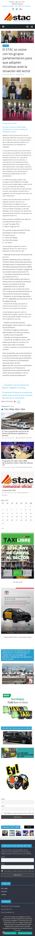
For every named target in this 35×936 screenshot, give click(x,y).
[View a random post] (32, 26)
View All (29, 827)
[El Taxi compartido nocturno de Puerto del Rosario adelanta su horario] (17, 413)
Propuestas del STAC (10, 123)
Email (2, 806)
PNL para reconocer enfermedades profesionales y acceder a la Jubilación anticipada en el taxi (15, 129)
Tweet (11, 406)
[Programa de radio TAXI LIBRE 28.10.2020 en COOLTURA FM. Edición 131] (17, 443)
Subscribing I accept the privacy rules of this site (19, 813)
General (6, 46)
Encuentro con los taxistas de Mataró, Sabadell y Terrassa (15, 386)
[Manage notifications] (3, 932)
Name (3, 799)
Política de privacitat (25, 933)
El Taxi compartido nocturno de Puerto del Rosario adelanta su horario (15, 433)
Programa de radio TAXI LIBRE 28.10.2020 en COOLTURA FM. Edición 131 (17, 463)
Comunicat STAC (9, 490)
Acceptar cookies (10, 933)
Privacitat (4, 891)
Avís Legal (4, 888)
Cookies (3, 894)
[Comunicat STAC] (17, 473)
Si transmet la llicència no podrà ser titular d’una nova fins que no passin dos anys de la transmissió (17, 395)
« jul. (2, 528)
